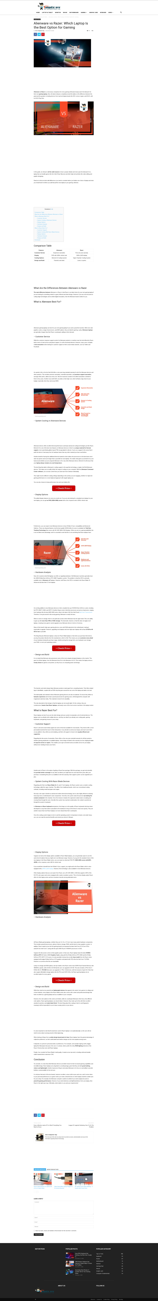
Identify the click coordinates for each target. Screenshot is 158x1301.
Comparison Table (39, 212)
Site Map (121, 1299)
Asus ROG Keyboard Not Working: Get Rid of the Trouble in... (83, 1255)
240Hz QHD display (47, 868)
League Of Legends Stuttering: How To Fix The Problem (81, 1126)
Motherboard (74, 12)
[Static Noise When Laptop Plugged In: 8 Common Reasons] (63, 1179)
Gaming (83, 12)
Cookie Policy (106, 1299)
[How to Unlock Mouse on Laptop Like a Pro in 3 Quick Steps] (43, 1179)
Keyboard (103, 12)
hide (52, 209)
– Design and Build (41, 226)
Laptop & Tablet (47, 12)
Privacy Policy (114, 1299)
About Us (93, 1299)
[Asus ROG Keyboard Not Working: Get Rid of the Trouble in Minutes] (70, 1255)
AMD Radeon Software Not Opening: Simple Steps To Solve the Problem (83, 1263)
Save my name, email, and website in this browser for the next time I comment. (56, 1230)
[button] (121, 12)
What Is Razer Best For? (41, 228)
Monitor (58, 12)
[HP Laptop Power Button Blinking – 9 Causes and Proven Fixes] (84, 1179)
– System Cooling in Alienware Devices (46, 220)
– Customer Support (41, 230)
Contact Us (99, 1299)
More (110, 12)
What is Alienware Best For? (42, 216)
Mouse (65, 12)
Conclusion (37, 240)
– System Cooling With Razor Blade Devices (47, 232)
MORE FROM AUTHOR (52, 1169)
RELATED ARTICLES (40, 1169)
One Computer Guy (39, 30)
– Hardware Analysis (41, 224)
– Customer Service (41, 218)
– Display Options (41, 222)
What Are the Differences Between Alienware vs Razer (49, 214)
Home (38, 12)
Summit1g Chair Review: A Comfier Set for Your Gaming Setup (82, 1271)
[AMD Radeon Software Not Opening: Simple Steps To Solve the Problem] (70, 1264)
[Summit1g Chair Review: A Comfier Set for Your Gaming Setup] (70, 1272)
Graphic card (93, 12)
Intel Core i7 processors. (85, 612)
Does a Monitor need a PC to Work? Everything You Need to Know (47, 1126)
